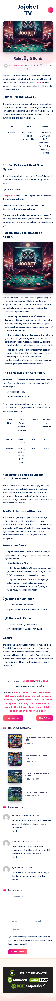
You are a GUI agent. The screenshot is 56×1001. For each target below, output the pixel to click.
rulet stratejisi (26, 699)
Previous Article (13, 718)
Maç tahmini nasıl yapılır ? (36, 792)
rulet (33, 692)
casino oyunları (22, 692)
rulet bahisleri (44, 692)
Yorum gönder (17, 952)
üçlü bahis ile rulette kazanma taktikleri (31, 707)
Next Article (44, 718)
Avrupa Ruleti (9, 195)
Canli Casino (41, 681)
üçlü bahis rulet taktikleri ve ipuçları (28, 711)
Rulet (39, 82)
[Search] (50, 10)
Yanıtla (15, 831)
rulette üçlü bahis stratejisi (32, 703)
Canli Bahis (28, 681)
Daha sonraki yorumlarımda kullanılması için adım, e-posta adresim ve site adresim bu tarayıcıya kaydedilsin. (30, 940)
